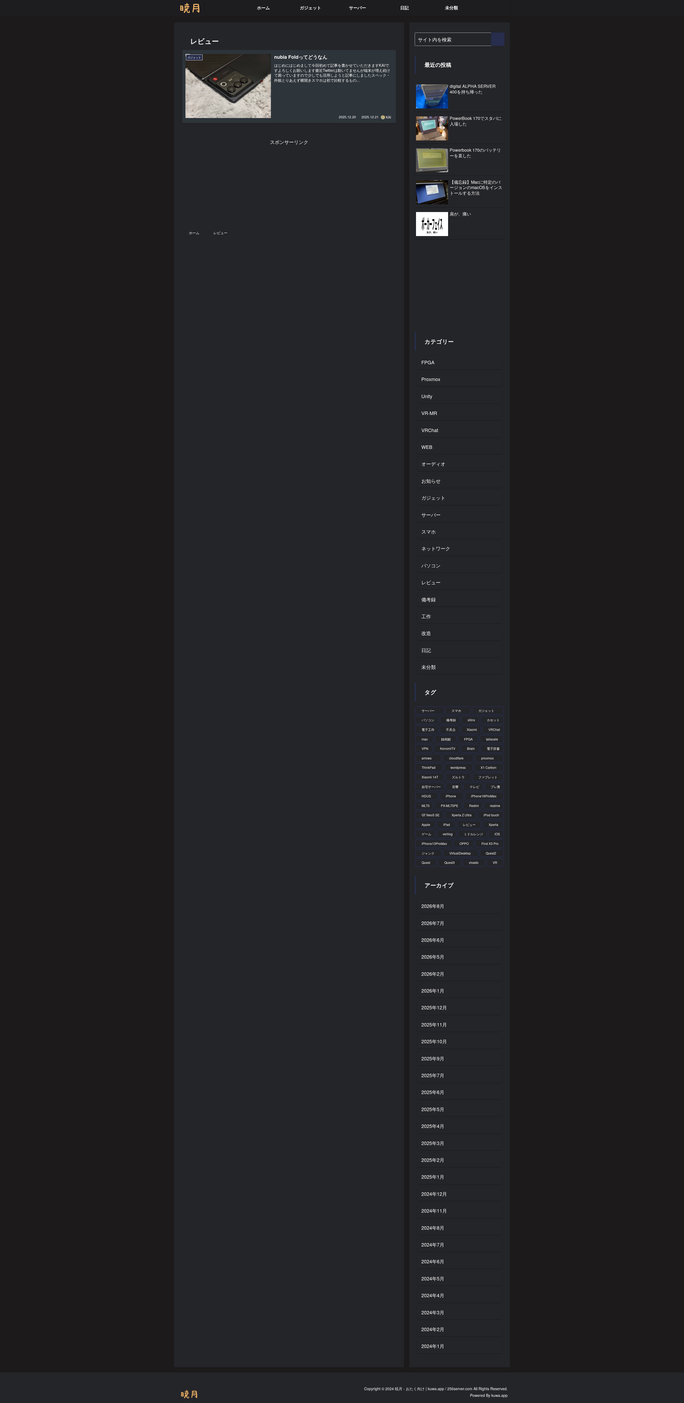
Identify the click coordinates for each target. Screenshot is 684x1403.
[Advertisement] (289, 183)
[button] (497, 39)
